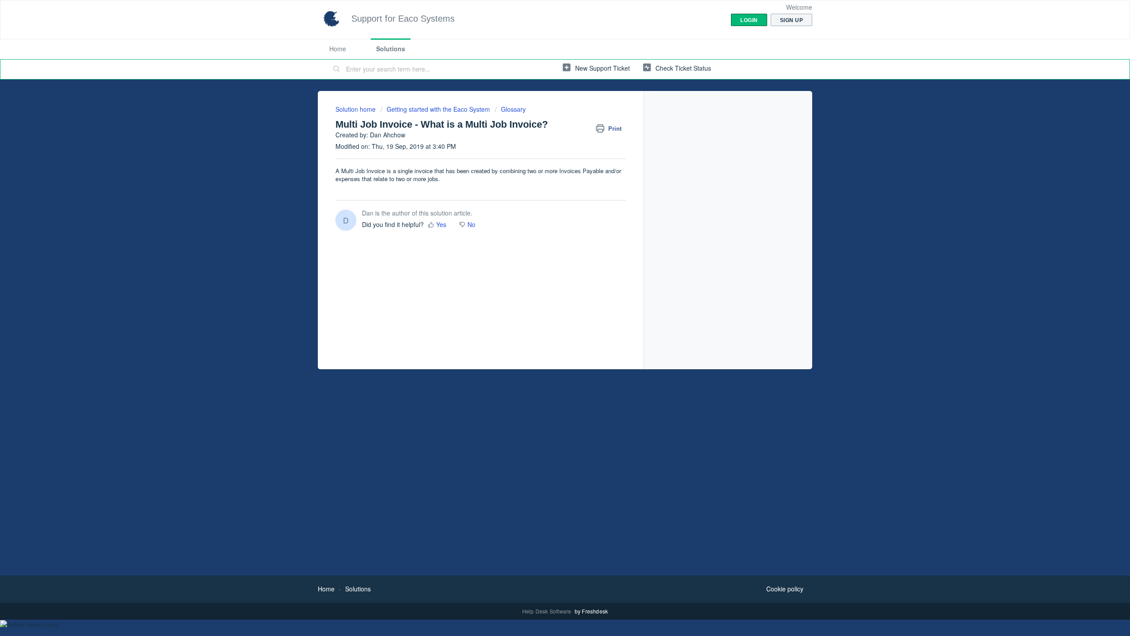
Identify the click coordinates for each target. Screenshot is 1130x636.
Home (337, 48)
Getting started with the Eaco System (438, 109)
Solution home (356, 109)
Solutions (390, 48)
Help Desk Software (547, 611)
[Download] (549, 205)
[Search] (337, 69)
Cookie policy (784, 588)
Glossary (513, 109)
